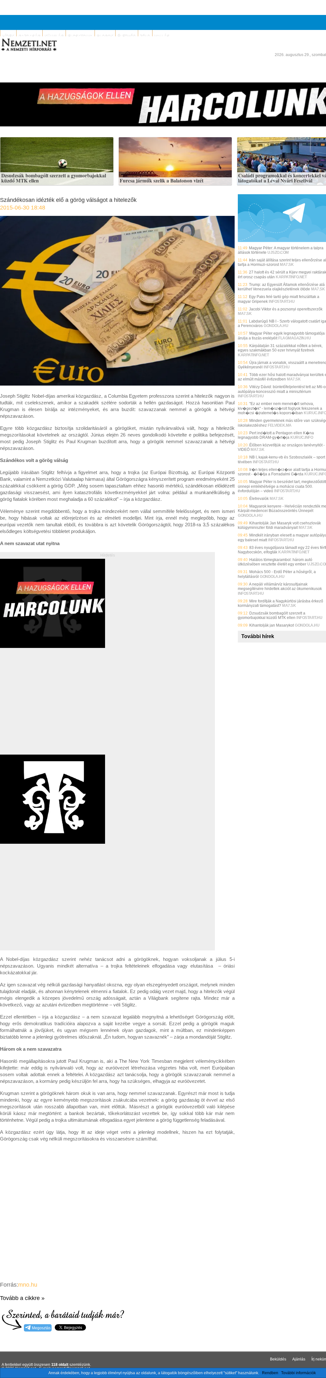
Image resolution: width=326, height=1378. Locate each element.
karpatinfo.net (291, 277)
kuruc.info (301, 437)
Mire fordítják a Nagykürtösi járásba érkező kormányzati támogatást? (280, 603)
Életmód (126, 36)
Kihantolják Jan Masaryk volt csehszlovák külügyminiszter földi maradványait (279, 525)
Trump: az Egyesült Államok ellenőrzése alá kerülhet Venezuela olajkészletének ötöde (281, 286)
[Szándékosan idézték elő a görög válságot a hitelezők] (117, 384)
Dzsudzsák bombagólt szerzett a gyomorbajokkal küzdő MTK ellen (53, 178)
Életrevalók (259, 498)
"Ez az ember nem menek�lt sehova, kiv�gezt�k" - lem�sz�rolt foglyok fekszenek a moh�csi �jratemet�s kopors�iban (280, 408)
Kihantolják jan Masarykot (271, 625)
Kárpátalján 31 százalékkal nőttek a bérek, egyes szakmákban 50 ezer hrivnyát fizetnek (280, 348)
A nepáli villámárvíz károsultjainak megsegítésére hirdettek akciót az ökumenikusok (280, 586)
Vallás (161, 36)
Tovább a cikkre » (22, 1298)
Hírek (8, 36)
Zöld (145, 36)
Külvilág (54, 36)
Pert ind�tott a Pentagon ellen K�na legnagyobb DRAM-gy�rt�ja (276, 435)
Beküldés (278, 1359)
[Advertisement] (53, 708)
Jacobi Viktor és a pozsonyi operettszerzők (285, 309)
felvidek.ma (280, 425)
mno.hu (27, 1285)
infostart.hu (281, 301)
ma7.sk (287, 264)
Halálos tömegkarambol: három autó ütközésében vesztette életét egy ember (275, 562)
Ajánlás (298, 1359)
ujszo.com (278, 252)
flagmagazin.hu (294, 338)
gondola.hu (276, 325)
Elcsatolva (80, 36)
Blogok (105, 36)
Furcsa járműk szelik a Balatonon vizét (161, 180)
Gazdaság (29, 36)
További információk (298, 1373)
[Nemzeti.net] (28, 44)
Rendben (270, 1373)
